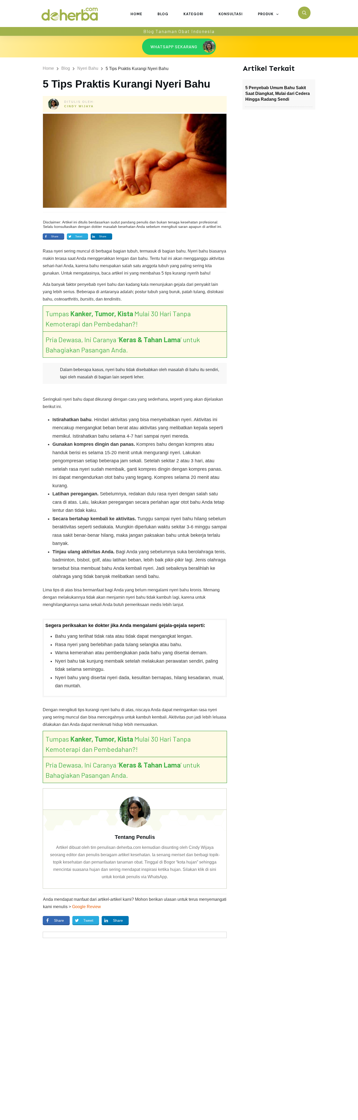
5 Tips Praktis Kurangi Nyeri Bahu (126, 84)
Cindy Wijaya (79, 106)
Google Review (86, 906)
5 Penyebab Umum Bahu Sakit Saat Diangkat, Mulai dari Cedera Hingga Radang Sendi (277, 93)
